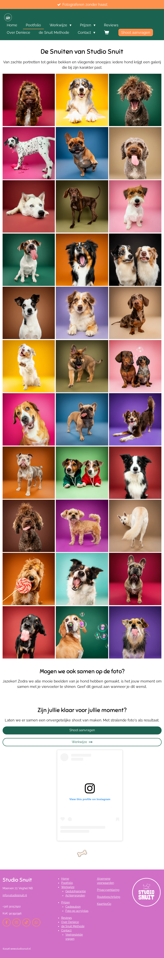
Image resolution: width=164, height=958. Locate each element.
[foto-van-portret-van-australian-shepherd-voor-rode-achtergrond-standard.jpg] (135, 472)
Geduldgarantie (75, 891)
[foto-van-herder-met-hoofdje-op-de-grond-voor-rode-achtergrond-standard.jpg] (28, 206)
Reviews (66, 917)
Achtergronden (75, 895)
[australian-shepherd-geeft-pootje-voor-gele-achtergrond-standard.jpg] (28, 366)
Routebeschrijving (108, 896)
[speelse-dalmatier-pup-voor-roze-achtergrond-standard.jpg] (28, 153)
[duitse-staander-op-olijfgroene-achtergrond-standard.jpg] (82, 206)
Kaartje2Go (104, 903)
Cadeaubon (73, 906)
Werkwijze (67, 887)
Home (65, 878)
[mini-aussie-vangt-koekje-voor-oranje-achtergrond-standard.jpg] (82, 259)
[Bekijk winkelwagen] (106, 32)
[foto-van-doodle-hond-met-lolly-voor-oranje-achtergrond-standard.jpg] (28, 579)
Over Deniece (70, 922)
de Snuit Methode (72, 926)
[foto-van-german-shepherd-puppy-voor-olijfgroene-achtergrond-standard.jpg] (82, 366)
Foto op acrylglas (76, 910)
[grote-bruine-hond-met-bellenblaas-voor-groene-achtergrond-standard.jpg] (82, 632)
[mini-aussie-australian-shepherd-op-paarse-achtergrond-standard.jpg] (135, 419)
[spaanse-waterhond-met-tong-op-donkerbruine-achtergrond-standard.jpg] (28, 525)
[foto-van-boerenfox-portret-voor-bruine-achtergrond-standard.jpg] (28, 312)
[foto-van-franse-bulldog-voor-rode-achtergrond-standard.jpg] (135, 579)
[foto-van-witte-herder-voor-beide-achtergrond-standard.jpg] (135, 525)
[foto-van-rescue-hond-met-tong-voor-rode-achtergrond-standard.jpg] (28, 632)
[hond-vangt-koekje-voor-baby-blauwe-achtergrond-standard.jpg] (82, 579)
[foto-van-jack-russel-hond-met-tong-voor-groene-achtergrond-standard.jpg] (28, 259)
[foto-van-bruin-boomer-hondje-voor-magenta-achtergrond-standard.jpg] (82, 525)
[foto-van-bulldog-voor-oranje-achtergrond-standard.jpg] (28, 472)
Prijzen (65, 902)
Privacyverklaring (108, 889)
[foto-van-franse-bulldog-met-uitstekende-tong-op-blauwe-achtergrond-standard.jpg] (82, 419)
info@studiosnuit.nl (15, 895)
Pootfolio (67, 882)
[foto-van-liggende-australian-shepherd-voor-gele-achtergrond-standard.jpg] (82, 99)
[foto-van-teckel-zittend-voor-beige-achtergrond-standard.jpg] (135, 312)
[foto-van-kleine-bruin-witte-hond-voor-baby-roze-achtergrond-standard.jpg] (135, 206)
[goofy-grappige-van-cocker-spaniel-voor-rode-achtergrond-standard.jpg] (28, 99)
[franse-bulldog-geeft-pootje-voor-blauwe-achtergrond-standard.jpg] (82, 153)
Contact (66, 930)
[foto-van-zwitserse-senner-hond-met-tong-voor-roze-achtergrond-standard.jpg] (28, 419)
